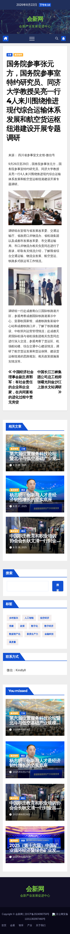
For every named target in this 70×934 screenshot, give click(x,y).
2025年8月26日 (22, 814)
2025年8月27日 (22, 772)
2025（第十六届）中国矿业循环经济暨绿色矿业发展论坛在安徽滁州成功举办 (34, 850)
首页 (3, 925)
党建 (11, 626)
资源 (23, 841)
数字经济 (48, 626)
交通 (9, 55)
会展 (12, 925)
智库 (21, 925)
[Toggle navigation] (32, 38)
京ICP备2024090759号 (37, 914)
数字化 (34, 626)
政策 (22, 626)
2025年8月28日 (22, 729)
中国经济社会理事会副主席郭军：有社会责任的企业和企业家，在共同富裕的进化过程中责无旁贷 (21, 387)
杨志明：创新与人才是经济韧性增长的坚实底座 (33, 497)
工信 (23, 449)
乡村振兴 (13, 618)
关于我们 (41, 925)
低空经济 (44, 618)
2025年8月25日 (22, 857)
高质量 (12, 642)
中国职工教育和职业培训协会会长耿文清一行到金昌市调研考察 (33, 540)
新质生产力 (32, 634)
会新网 (35, 18)
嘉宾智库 (18, 55)
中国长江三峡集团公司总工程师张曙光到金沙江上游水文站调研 (49, 379)
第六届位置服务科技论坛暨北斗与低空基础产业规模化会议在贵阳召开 (33, 458)
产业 (29, 925)
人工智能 (29, 618)
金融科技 (49, 634)
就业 (23, 490)
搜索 (9, 573)
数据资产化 (14, 634)
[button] (56, 38)
